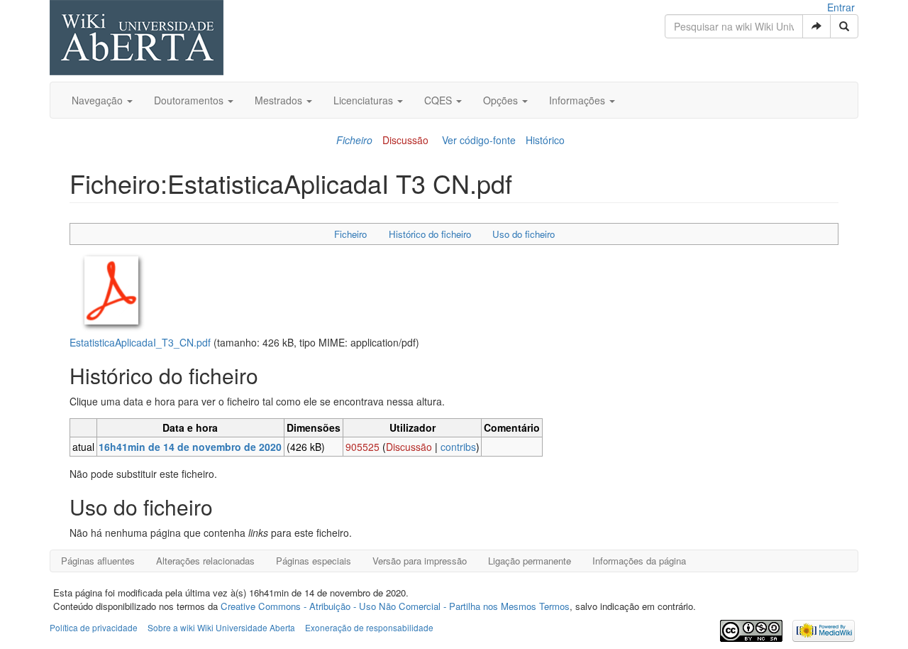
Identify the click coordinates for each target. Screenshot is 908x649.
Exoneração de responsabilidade (369, 627)
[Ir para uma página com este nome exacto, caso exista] (816, 26)
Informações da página (639, 560)
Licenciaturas (364, 100)
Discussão (405, 140)
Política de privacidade (94, 627)
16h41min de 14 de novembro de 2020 (190, 447)
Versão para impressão (419, 560)
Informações (578, 100)
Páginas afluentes (98, 560)
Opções (502, 100)
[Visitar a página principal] (136, 39)
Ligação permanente (529, 560)
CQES (439, 100)
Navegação (99, 100)
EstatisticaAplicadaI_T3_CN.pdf (140, 342)
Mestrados (280, 100)
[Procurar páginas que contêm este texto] (844, 26)
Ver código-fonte (479, 140)
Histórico (545, 140)
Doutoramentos (190, 100)
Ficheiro (354, 140)
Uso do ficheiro (523, 234)
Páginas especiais (313, 560)
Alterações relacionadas (205, 560)
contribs (458, 447)
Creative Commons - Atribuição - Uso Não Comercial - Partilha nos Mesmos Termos (395, 606)
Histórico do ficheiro (430, 234)
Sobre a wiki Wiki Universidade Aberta (221, 627)
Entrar (841, 7)
